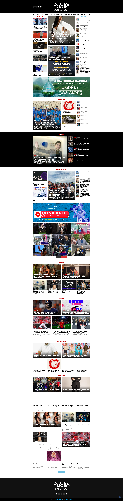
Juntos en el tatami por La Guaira (57, 75)
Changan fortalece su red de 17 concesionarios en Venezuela (84, 66)
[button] (61, 472)
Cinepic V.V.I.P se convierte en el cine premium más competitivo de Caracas (85, 125)
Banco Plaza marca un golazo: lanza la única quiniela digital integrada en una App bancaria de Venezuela (85, 195)
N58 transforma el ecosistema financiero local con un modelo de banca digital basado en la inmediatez (85, 186)
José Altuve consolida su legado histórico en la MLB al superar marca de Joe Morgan (85, 47)
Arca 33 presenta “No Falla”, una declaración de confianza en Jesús (81, 150)
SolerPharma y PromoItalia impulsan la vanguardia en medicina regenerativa (84, 190)
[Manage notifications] (120, 497)
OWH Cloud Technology (68, 499)
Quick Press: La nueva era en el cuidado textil (84, 176)
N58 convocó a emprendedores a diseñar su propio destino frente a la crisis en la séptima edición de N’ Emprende (39, 184)
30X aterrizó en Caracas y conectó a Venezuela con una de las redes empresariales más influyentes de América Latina (85, 181)
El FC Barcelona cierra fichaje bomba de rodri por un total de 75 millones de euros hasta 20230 (61, 332)
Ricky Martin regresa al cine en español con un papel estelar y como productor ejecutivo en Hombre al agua (84, 30)
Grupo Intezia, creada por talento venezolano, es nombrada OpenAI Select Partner (61, 192)
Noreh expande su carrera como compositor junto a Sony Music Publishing (49, 158)
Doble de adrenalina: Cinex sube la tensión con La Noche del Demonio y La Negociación (68, 463)
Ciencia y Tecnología (56, 14)
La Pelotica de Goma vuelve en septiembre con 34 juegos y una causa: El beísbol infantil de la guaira (76, 312)
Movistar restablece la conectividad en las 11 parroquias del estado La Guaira (85, 172)
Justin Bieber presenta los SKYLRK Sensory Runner (39, 463)
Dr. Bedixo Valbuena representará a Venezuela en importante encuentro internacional (85, 72)
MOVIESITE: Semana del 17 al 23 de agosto (68, 292)
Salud (62, 14)
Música (35, 155)
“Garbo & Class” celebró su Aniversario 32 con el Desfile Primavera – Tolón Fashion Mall (85, 19)
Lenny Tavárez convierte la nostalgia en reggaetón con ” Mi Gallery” (81, 139)
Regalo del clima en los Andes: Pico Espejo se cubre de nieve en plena (85, 54)
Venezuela (42, 14)
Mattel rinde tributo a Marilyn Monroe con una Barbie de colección (54, 463)
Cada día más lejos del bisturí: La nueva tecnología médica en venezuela (59, 58)
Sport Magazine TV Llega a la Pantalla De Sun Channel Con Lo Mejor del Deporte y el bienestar (85, 112)
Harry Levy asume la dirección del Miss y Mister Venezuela (68, 371)
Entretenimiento (66, 14)
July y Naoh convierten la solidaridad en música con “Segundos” (39, 63)
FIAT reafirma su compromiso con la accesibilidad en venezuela (85, 51)
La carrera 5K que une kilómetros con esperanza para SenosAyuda (85, 26)
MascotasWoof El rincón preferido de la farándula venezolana (85, 69)
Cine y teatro (82, 28)
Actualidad (34, 38)
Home (78, 14)
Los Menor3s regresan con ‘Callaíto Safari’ (80, 160)
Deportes (46, 14)
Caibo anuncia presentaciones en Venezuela (85, 62)
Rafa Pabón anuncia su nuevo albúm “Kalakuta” (81, 155)
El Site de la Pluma (73, 14)
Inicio (85, 14)
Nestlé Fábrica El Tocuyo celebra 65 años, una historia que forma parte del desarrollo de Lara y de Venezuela (85, 35)
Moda (80, 18)
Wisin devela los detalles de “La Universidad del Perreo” (84, 44)
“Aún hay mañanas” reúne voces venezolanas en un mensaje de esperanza (85, 117)
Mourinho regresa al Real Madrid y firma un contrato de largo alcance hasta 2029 (79, 332)
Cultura (50, 14)
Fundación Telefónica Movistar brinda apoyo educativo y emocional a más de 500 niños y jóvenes (85, 40)
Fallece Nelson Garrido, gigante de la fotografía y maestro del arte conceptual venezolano (54, 444)
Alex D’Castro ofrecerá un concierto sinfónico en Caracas (84, 23)
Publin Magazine (58, 499)
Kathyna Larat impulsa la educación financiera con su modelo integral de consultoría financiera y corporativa (60, 35)
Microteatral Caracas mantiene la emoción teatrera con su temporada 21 (85, 58)
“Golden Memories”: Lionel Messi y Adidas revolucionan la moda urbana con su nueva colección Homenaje (39, 52)
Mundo (38, 14)
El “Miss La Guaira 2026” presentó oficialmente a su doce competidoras (85, 121)
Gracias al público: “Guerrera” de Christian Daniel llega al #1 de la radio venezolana (81, 144)
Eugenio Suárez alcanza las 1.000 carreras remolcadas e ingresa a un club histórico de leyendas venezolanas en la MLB (40, 332)
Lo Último (81, 14)
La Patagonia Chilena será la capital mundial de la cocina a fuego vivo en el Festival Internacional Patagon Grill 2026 (40, 28)
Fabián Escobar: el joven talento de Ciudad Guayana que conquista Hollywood (39, 40)
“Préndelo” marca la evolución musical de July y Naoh (82, 371)
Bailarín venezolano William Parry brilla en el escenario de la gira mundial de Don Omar (39, 74)
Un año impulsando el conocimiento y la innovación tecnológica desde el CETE (39, 199)
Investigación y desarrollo (53, 188)
